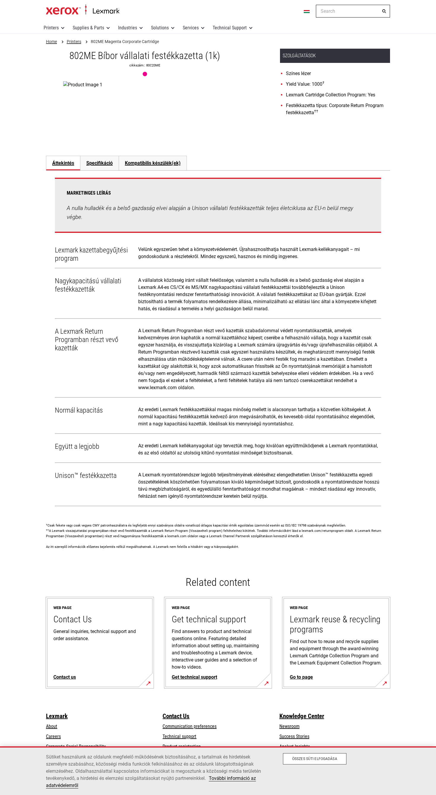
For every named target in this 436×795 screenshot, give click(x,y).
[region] (218, 770)
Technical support (179, 736)
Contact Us (176, 716)
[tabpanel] (218, 343)
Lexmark (57, 716)
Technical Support (230, 28)
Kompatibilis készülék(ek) (153, 163)
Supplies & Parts (88, 28)
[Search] (384, 11)
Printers (51, 28)
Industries (127, 28)
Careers (53, 736)
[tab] (63, 163)
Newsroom (289, 726)
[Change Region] (307, 11)
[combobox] (353, 11)
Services (191, 28)
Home (82, 10)
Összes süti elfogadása (314, 759)
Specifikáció (99, 163)
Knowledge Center (301, 716)
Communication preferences (190, 726)
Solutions (160, 28)
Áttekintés (63, 163)
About (51, 726)
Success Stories (294, 736)
